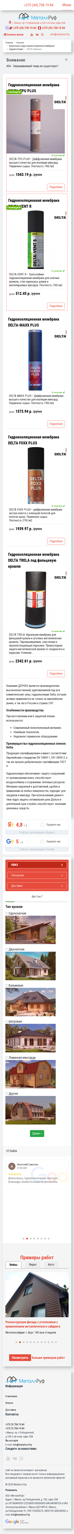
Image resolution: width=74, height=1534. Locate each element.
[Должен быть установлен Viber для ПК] (7, 28)
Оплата (9, 1402)
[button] (23, 1238)
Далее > (37, 1133)
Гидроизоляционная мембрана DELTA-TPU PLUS (33, 88)
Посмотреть (20, 1358)
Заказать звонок (15, 34)
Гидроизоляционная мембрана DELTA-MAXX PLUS (33, 322)
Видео (32, 1264)
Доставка (10, 1409)
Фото (51, 1264)
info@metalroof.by (60, 34)
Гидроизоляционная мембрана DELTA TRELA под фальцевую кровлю (33, 560)
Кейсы (13, 1264)
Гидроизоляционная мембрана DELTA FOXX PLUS (33, 440)
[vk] (37, 34)
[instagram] (42, 34)
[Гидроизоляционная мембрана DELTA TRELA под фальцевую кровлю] (35, 599)
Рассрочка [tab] (17, 875)
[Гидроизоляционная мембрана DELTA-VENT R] (35, 239)
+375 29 (14, 1424)
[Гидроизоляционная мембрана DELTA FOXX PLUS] (35, 475)
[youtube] (32, 34)
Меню (66, 5)
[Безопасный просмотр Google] (37, 1522)
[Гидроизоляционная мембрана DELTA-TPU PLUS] (35, 124)
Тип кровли (13, 906)
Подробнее (56, 187)
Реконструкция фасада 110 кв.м (27, 1322)
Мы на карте (11, 1440)
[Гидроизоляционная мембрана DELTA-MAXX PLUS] (35, 360)
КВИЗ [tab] (14, 865)
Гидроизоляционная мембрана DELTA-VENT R (33, 203)
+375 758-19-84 (24, 28)
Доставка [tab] (16, 885)
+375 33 (14, 1428)
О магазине (11, 1396)
